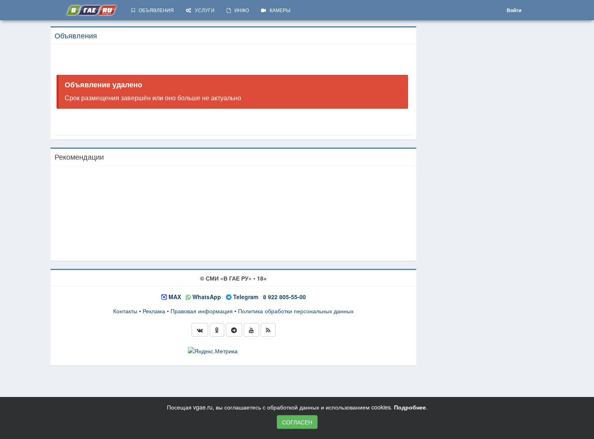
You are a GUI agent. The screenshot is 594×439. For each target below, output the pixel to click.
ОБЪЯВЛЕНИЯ (154, 9)
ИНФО (240, 9)
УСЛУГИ (203, 9)
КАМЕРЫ (278, 9)
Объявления (76, 35)
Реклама (154, 311)
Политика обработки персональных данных (296, 311)
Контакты (125, 311)
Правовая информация (202, 311)
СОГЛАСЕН (297, 422)
